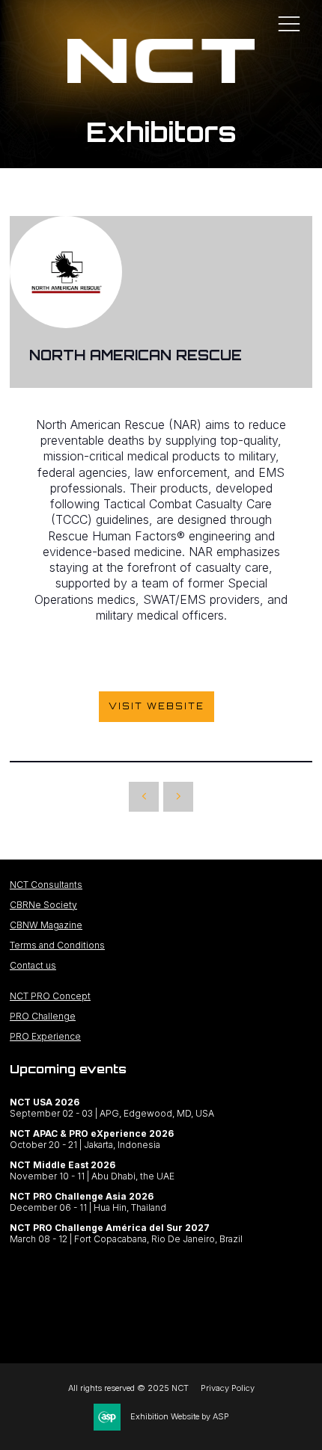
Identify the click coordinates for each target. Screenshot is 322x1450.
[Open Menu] (289, 23)
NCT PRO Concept (50, 996)
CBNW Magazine (46, 925)
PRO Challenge (43, 1016)
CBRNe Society (43, 904)
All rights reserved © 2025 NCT (128, 1388)
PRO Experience (45, 1036)
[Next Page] (178, 797)
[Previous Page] (144, 797)
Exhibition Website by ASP (179, 1416)
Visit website (156, 706)
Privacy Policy (228, 1388)
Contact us (33, 965)
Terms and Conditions (57, 945)
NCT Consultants (46, 884)
